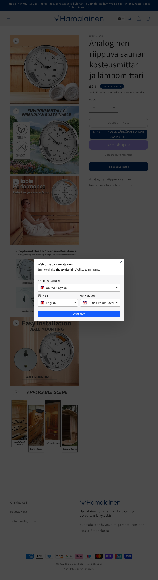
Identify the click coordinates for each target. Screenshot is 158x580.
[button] (79, 288)
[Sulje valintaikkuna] (121, 262)
